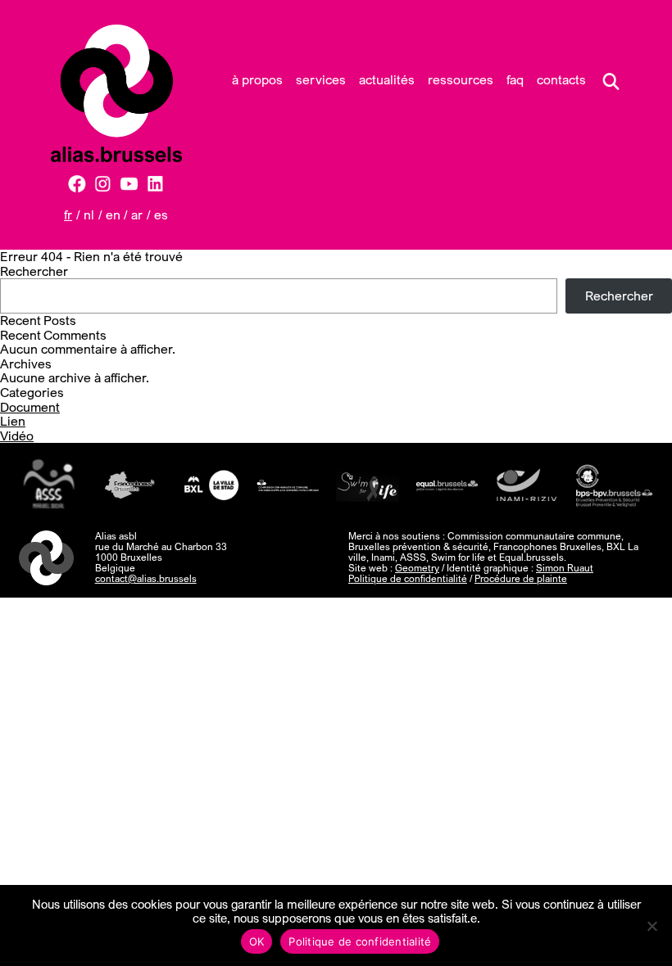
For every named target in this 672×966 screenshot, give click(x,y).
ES (161, 214)
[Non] (651, 926)
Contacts (561, 79)
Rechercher (34, 271)
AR (137, 214)
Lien (12, 421)
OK (257, 941)
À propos (257, 79)
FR (68, 214)
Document (30, 407)
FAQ (515, 79)
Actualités (387, 79)
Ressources (460, 79)
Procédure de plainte (520, 578)
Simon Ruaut (564, 568)
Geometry (417, 568)
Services (321, 79)
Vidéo (17, 435)
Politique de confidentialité (407, 578)
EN (113, 214)
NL (89, 214)
